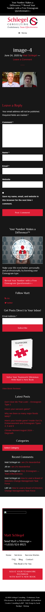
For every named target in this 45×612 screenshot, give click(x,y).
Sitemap (26, 606)
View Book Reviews (11, 388)
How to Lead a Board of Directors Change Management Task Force (23, 481)
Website (6, 179)
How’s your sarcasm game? (17, 409)
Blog (21, 559)
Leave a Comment (22, 59)
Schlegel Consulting (23, 22)
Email (5, 166)
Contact (29, 559)
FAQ (14, 559)
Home (8, 555)
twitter (10, 303)
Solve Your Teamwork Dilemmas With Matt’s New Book (23, 378)
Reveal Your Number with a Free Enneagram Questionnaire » (21, 281)
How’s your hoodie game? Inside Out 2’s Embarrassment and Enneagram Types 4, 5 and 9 (23, 423)
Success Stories (32, 555)
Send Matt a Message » (17, 541)
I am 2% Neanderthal (30, 462)
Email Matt (37, 600)
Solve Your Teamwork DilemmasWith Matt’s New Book (22, 574)
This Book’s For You (22, 564)
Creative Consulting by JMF (14, 603)
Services (18, 555)
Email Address (9, 316)
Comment (7, 122)
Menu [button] (24, 33)
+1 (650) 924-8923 (15, 544)
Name (5, 152)
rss (8, 298)
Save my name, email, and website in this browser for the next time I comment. (20, 200)
